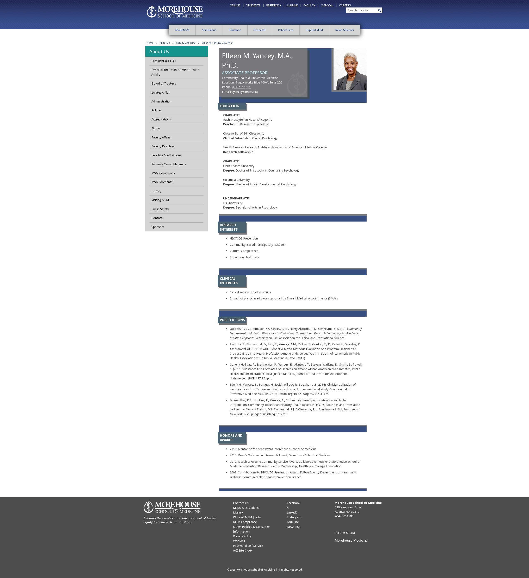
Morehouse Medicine (351, 540)
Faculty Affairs (161, 137)
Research (260, 30)
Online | (237, 5)
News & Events (344, 30)
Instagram (294, 517)
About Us (165, 42)
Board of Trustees (163, 83)
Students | (255, 5)
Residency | (275, 5)
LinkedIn (292, 512)
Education (235, 30)
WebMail (239, 541)
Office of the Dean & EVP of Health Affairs (175, 72)
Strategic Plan (160, 92)
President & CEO (162, 61)
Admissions (209, 30)
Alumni (156, 128)
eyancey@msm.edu (245, 92)
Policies (156, 110)
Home (150, 42)
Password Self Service (248, 546)
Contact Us (241, 503)
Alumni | (294, 5)
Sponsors (157, 227)
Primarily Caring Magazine (168, 164)
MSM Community (163, 173)
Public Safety (160, 209)
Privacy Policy (242, 536)
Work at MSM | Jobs (247, 517)
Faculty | (311, 5)
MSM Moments (162, 182)
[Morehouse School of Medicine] (175, 11)
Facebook (293, 503)
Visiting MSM (160, 200)
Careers (345, 5)
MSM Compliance (245, 522)
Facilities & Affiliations (166, 155)
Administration (161, 101)
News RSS (293, 527)
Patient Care (285, 30)
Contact (156, 218)
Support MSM (314, 30)
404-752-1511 (241, 87)
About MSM (182, 30)
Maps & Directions (246, 508)
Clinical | (329, 5)
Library (238, 512)
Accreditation (160, 119)
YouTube (293, 522)
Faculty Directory (185, 42)
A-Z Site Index (243, 550)
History (156, 191)
